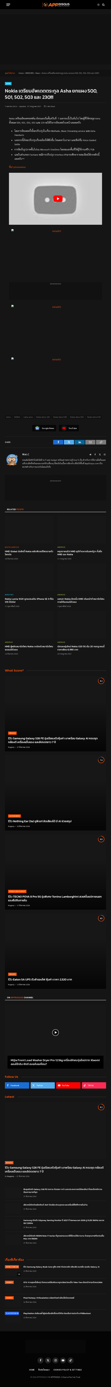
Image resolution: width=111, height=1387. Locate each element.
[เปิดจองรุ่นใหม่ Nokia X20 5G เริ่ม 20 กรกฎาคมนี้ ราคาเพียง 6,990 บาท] (81, 624)
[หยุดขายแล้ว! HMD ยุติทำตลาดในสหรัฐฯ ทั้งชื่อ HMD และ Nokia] (81, 529)
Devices (12, 733)
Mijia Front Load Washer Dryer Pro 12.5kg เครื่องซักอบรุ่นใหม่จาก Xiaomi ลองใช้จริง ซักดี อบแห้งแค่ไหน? (55, 1062)
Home (21, 73)
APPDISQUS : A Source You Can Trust (65, 1377)
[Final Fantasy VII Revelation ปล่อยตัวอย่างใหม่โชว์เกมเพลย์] (13, 1301)
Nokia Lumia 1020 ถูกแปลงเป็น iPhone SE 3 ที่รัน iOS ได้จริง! (29, 600)
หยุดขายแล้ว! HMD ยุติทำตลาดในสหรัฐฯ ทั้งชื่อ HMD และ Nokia (79, 553)
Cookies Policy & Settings (67, 1369)
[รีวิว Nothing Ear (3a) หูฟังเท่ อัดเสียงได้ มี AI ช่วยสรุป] (55, 793)
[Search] (103, 4)
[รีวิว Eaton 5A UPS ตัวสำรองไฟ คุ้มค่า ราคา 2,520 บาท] (55, 951)
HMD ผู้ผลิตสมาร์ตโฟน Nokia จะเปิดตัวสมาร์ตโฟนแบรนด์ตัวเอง (29, 648)
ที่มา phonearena (17, 166)
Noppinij (11, 747)
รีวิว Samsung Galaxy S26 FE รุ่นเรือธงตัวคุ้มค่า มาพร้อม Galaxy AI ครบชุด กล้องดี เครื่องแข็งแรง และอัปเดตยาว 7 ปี (53, 740)
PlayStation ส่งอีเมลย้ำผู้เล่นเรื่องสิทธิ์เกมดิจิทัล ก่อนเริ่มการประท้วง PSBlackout (57, 1313)
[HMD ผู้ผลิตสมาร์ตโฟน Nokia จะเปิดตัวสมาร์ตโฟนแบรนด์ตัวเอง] (29, 624)
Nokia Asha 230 (43, 417)
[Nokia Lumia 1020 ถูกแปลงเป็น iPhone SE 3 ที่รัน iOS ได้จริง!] (29, 577)
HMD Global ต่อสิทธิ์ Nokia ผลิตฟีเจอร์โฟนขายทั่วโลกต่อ (29, 553)
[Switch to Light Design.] (98, 4)
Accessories (14, 816)
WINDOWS (29, 73)
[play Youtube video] (58, 199)
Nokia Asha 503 (94, 417)
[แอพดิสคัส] (55, 4)
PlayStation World (14, 1313)
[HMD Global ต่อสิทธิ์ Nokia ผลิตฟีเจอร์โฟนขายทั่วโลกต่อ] (29, 529)
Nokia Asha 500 (60, 417)
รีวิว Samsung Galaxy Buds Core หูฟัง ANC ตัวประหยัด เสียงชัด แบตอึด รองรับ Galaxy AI (61, 1267)
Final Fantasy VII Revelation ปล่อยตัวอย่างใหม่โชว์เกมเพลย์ (48, 1298)
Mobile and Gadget (17, 891)
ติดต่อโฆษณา (44, 1369)
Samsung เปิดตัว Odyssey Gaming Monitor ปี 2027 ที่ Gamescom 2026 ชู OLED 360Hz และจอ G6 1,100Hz (63, 1222)
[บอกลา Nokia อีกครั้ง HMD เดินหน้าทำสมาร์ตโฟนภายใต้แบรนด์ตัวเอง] (81, 577)
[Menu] (8, 4)
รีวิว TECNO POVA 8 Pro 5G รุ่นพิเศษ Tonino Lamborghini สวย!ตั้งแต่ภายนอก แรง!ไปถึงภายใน (55, 898)
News (38, 73)
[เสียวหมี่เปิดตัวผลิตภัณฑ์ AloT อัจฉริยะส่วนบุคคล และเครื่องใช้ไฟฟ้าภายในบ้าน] (13, 1208)
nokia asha (28, 417)
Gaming (9, 1282)
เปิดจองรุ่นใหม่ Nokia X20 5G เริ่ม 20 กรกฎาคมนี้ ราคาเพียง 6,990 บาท (80, 648)
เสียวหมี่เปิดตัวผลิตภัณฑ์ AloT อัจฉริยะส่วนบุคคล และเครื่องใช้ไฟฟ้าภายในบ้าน (55, 1204)
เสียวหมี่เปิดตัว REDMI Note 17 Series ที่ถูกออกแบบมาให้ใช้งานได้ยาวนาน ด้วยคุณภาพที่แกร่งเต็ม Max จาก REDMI (63, 1237)
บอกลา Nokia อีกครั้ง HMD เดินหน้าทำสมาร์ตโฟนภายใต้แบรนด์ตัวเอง (80, 600)
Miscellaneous (12, 547)
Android (61, 547)
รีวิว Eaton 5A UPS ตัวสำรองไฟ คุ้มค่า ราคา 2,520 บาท (40, 979)
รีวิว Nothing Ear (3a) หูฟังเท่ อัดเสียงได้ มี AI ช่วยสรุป (40, 821)
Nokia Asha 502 (77, 417)
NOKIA (17, 417)
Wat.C (25, 454)
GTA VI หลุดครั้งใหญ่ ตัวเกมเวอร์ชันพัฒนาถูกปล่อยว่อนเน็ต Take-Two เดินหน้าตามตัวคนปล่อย (62, 1282)
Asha (8, 417)
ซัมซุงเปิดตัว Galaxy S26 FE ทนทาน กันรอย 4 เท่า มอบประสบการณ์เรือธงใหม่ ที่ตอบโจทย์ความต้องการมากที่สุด (62, 1191)
